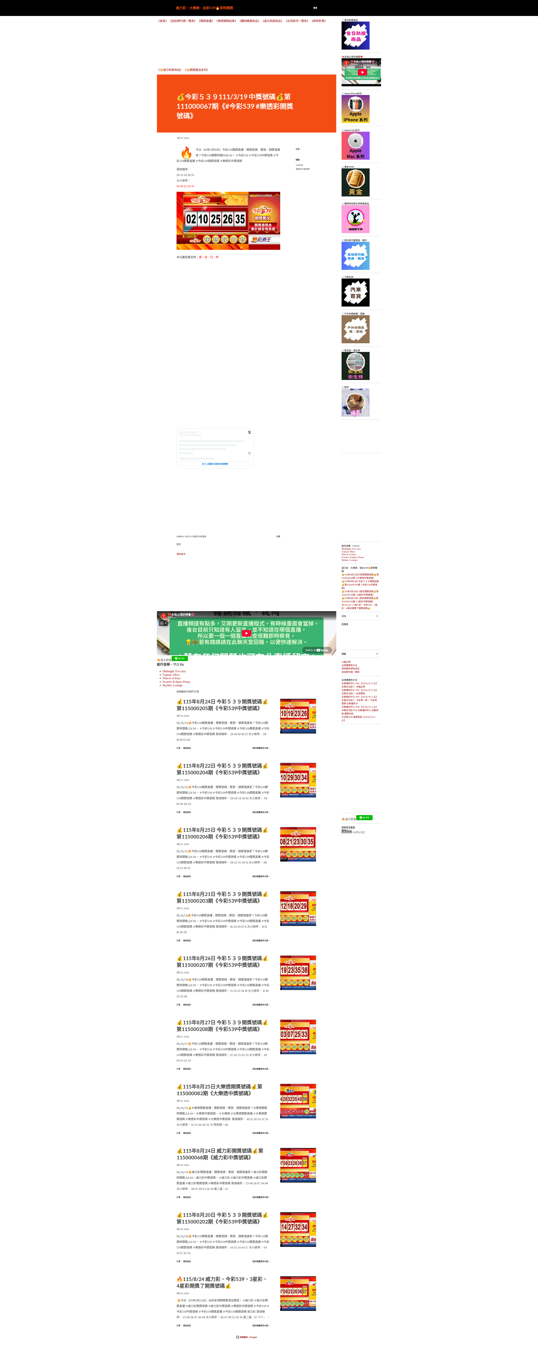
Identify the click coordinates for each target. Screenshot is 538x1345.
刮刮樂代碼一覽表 (351, 672)
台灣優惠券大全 (349, 665)
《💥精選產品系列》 (196, 70)
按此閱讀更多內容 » (261, 748)
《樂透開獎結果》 (226, 21)
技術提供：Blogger (248, 1337)
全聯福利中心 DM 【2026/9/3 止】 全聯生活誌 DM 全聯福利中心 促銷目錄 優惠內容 (360, 710)
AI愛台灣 (346, 661)
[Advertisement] (241, 45)
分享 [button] (298, 149)
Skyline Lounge (173, 685)
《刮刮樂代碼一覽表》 (183, 21)
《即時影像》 (318, 21)
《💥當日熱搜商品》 (170, 70)
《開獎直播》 (206, 21)
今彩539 (299, 165)
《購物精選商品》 (249, 21)
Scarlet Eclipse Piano (176, 681)
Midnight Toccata (174, 671)
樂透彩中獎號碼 (302, 169)
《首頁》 (162, 21)
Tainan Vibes (171, 674)
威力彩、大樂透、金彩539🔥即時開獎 (204, 8)
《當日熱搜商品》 (272, 21)
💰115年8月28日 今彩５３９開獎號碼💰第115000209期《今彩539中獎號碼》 (360, 584)
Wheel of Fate (172, 678)
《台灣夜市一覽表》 (297, 21)
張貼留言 (181, 554)
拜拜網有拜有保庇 (351, 668)
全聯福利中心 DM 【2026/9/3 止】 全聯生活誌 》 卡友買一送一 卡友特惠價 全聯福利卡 (360, 700)
